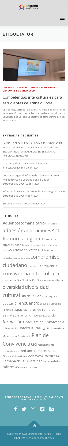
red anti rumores (34, 350)
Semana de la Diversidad (23, 361)
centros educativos (26, 250)
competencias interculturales (16, 258)
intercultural (30, 328)
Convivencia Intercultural (21, 87)
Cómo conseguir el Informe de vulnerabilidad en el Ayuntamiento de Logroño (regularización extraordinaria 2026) (31, 179)
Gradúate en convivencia (19, 90)
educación (10, 303)
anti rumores (37, 230)
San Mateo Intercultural (44, 356)
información (11, 328)
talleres (8, 366)
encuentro (29, 303)
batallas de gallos (31, 245)
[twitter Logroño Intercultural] (23, 409)
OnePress (19, 438)
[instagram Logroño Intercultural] (33, 409)
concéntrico (33, 266)
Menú (62, 19)
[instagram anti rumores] (51, 409)
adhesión (13, 230)
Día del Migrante (49, 296)
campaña (8, 250)
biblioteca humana (48, 245)
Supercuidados (52, 361)
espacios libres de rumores (34, 309)
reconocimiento (46, 344)
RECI (34, 344)
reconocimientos (11, 351)
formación (12, 322)
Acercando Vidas (52, 224)
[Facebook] (15, 409)
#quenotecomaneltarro (24, 223)
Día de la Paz (31, 295)
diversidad (13, 287)
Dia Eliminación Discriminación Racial (40, 280)
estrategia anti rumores (22, 315)
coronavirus (9, 280)
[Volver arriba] (34, 425)
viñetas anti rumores (26, 367)
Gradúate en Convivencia (43, 322)
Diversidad (48, 87)
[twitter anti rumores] (42, 409)
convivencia (48, 266)
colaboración (46, 250)
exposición (50, 315)
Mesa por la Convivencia (17, 336)
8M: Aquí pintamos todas (17, 203)
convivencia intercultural (32, 273)
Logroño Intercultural (52, 328)
